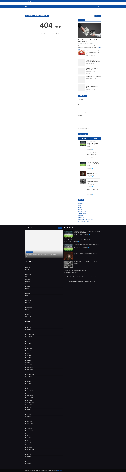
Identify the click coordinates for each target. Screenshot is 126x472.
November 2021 (30, 426)
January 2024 (29, 364)
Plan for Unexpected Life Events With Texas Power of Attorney (88, 40)
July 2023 (29, 379)
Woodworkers (29, 252)
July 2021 (29, 435)
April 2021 (29, 442)
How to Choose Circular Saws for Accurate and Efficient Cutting (93, 154)
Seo (27, 305)
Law (27, 295)
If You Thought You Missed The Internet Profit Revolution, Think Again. (92, 86)
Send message (83, 134)
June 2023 (29, 381)
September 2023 (30, 374)
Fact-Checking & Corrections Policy (85, 219)
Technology (28, 312)
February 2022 (30, 419)
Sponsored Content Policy (83, 221)
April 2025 (29, 341)
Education (28, 274)
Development (29, 272)
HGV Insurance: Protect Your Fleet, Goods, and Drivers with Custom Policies (93, 52)
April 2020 (29, 461)
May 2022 (29, 411)
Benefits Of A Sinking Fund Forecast (93, 76)
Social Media (29, 307)
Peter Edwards (89, 149)
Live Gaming (29, 298)
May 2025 (29, 339)
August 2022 (29, 404)
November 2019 (30, 466)
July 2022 (29, 407)
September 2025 (30, 334)
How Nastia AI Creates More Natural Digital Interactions (92, 173)
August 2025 (29, 336)
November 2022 (30, 397)
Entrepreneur (29, 276)
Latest (84, 138)
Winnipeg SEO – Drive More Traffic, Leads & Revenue (92, 190)
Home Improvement (30, 290)
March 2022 (29, 416)
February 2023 (30, 390)
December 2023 (30, 367)
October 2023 (29, 371)
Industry (28, 293)
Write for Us (80, 209)
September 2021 (30, 430)
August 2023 (29, 376)
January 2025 (29, 348)
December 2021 (30, 423)
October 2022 (29, 400)
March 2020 (29, 463)
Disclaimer (80, 215)
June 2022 (29, 409)
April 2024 (29, 357)
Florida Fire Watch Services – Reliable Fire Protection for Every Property (92, 182)
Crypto (27, 269)
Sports (27, 309)
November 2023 (30, 369)
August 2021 (29, 433)
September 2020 (30, 449)
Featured (28, 279)
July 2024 (29, 350)
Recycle (28, 302)
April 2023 (29, 386)
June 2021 (29, 437)
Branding (28, 265)
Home (79, 205)
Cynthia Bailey (89, 43)
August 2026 (29, 324)
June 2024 (29, 353)
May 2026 (29, 332)
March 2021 (29, 444)
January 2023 (29, 393)
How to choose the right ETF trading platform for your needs (93, 61)
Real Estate (28, 300)
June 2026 (29, 329)
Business (28, 267)
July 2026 (29, 327)
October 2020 (29, 447)
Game (27, 283)
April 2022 (29, 414)
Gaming (28, 286)
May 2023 (29, 383)
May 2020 (29, 459)
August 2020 (29, 451)
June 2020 (29, 456)
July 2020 (29, 454)
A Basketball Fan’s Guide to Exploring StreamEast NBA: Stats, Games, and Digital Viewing (92, 144)
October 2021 (29, 428)
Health (27, 288)
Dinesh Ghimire (60, 470)
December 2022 (30, 395)
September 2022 (30, 402)
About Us (80, 207)
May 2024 (29, 355)
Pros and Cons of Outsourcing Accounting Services (92, 69)
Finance (28, 281)
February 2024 (30, 362)
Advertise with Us (82, 211)
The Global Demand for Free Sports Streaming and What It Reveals (93, 164)
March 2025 (29, 343)
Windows (28, 314)
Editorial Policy (81, 217)
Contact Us (80, 203)
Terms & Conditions (82, 213)
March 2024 (29, 360)
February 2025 (30, 346)
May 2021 (29, 440)
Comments (95, 138)
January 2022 (29, 421)
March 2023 (29, 388)
